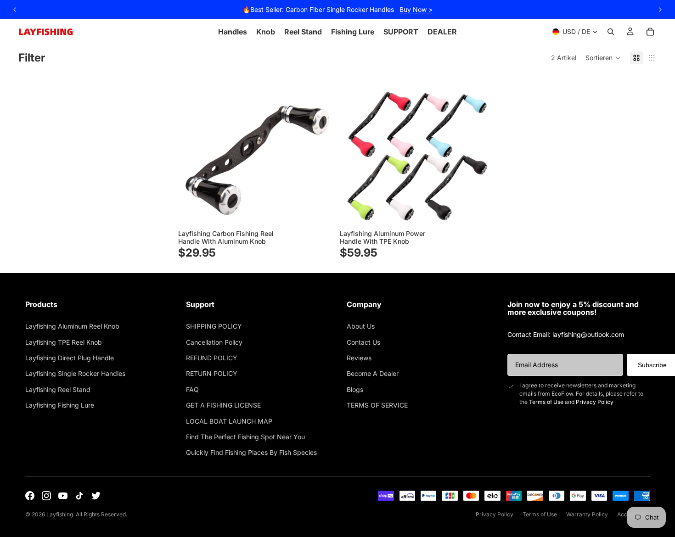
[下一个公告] (660, 9)
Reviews (359, 358)
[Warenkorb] (650, 32)
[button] (603, 58)
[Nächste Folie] (318, 149)
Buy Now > (416, 9)
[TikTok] (79, 495)
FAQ (192, 389)
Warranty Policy (587, 514)
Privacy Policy (594, 401)
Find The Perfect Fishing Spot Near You (245, 437)
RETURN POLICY (211, 373)
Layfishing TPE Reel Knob (63, 342)
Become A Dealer (373, 373)
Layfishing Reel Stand (57, 389)
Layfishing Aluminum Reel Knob (72, 326)
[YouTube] (63, 495)
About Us (361, 326)
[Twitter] (96, 495)
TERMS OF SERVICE (377, 405)
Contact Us (363, 342)
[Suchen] (611, 32)
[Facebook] (29, 495)
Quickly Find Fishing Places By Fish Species (251, 452)
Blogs (355, 389)
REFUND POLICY (211, 358)
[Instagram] (46, 495)
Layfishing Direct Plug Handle (69, 358)
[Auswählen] (318, 212)
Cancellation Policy (214, 342)
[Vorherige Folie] (192, 149)
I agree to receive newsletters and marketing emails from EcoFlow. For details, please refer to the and (581, 393)
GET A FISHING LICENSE (223, 405)
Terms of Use (546, 401)
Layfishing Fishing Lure (59, 405)
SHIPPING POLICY (214, 326)
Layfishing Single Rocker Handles (75, 373)
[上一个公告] (14, 9)
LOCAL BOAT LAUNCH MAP (229, 421)
